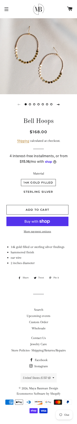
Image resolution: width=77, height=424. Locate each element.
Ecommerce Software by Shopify (39, 394)
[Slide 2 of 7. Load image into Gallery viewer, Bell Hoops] (30, 104)
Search (38, 310)
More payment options (37, 231)
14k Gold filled (38, 182)
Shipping (23, 141)
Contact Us (38, 338)
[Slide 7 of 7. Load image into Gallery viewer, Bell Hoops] (51, 104)
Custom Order (38, 322)
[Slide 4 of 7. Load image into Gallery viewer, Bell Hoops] (38, 104)
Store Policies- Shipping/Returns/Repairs (38, 350)
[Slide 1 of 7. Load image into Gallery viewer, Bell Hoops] (26, 104)
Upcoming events (38, 316)
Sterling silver (38, 191)
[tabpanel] (38, 55)
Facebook (40, 360)
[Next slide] (58, 104)
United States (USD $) (36, 378)
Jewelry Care (38, 344)
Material (38, 173)
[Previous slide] (19, 104)
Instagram (41, 366)
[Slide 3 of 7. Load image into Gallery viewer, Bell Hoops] (34, 104)
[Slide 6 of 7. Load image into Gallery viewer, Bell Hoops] (47, 104)
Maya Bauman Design (43, 388)
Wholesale (39, 328)
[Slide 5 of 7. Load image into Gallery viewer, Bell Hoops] (43, 104)
